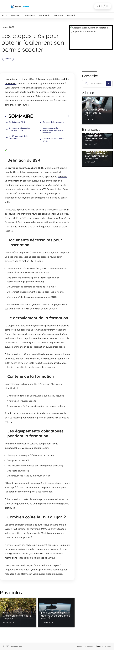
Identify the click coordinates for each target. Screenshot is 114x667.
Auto (5, 613)
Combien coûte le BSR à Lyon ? (53, 139)
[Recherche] (99, 6)
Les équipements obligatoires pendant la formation (53, 130)
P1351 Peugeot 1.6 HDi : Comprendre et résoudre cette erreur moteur (97, 137)
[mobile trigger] (5, 6)
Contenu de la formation (53, 122)
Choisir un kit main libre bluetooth (17, 617)
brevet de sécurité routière (22, 168)
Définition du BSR (17, 122)
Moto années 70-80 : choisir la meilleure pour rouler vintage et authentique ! (96, 154)
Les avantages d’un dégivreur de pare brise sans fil (55, 615)
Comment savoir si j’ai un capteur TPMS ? (96, 112)
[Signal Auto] (20, 6)
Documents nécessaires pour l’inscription (19, 129)
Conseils (8, 59)
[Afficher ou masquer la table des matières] (51, 116)
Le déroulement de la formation (18, 137)
